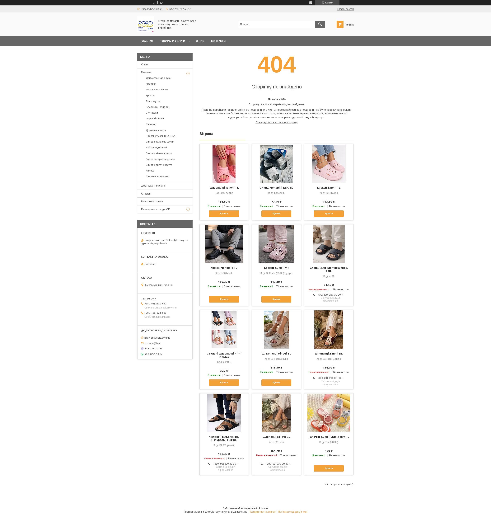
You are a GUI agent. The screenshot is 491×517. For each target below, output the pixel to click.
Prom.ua (263, 508)
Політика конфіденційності (292, 511)
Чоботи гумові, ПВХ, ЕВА (160, 135)
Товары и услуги (172, 41)
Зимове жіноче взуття (159, 153)
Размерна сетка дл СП (155, 209)
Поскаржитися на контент (262, 511)
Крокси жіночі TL (329, 187)
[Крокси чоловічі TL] (224, 243)
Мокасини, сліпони (157, 89)
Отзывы (146, 193)
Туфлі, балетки (155, 118)
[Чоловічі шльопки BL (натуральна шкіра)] (224, 412)
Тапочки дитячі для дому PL (328, 436)
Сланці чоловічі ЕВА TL (276, 187)
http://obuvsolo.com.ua (157, 337)
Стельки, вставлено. (158, 176)
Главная (147, 41)
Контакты (218, 41)
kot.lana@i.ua (152, 343)
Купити (224, 213)
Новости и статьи (152, 201)
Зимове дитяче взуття (159, 164)
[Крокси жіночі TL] (328, 163)
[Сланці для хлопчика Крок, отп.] (328, 243)
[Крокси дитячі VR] (276, 243)
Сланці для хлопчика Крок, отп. (329, 269)
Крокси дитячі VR (276, 267)
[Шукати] (320, 24)
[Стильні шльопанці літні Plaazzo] (224, 329)
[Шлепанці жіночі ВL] (328, 329)
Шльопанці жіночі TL (224, 187)
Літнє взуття (153, 101)
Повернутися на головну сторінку (277, 122)
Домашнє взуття (156, 130)
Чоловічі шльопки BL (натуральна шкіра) (224, 438)
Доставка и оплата (153, 185)
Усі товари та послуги (338, 484)
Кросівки (151, 83)
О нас (200, 41)
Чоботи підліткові (156, 147)
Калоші (150, 170)
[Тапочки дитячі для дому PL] (328, 412)
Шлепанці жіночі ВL (329, 353)
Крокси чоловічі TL (224, 267)
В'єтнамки (152, 112)
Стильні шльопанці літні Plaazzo (224, 355)
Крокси (150, 95)
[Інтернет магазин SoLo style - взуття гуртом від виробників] (145, 31)
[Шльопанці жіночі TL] (224, 163)
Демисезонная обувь (158, 78)
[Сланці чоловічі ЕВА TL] (276, 163)
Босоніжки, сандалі (157, 107)
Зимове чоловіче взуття (160, 141)
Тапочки (151, 124)
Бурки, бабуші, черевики (160, 159)
